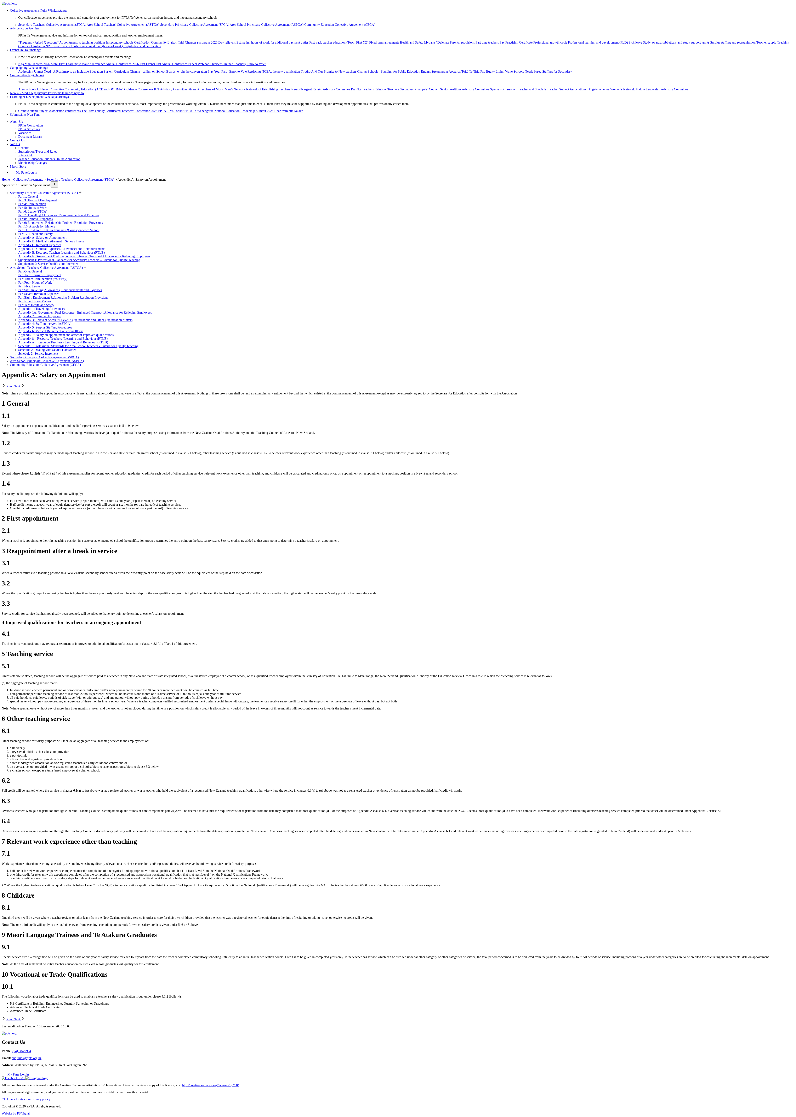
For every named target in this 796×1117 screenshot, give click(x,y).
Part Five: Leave (29, 286)
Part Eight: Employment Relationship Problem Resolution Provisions (63, 297)
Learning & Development (39, 97)
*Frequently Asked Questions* (38, 42)
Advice (24, 28)
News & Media (47, 93)
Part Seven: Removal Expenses (38, 294)
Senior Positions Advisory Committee (465, 89)
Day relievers (227, 42)
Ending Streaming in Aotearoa (441, 71)
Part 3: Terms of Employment (37, 200)
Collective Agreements (38, 10)
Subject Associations (573, 89)
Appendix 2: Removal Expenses (39, 316)
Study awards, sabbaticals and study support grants (676, 42)
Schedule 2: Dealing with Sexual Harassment (47, 350)
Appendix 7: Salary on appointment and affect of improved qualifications (66, 335)
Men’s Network (235, 89)
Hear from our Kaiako (288, 111)
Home (6, 179)
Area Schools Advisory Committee (41, 89)
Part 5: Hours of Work (32, 207)
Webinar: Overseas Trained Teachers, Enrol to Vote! (232, 64)
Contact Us (17, 140)
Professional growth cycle (550, 42)
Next (17, 386)
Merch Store (18, 166)
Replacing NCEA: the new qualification (274, 71)
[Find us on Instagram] (36, 1078)
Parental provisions (463, 42)
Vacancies (24, 133)
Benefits (23, 148)
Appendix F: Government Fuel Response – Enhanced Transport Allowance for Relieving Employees (84, 256)
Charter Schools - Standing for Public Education (389, 71)
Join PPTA (25, 155)
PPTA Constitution (30, 125)
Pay (502, 42)
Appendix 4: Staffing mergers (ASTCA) (44, 323)
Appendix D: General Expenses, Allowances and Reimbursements (61, 249)
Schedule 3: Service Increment (38, 353)
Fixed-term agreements (384, 42)
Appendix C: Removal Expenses (39, 245)
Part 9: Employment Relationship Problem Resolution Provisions (60, 222)
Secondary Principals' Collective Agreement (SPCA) (195, 24)
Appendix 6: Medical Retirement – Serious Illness (50, 331)
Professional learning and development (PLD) (598, 42)
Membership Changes (32, 162)
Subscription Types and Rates (37, 151)
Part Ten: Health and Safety (36, 305)
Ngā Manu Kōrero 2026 (34, 64)
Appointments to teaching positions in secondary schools (96, 42)
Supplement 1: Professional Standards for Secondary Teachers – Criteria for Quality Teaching (79, 260)
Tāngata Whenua (598, 89)
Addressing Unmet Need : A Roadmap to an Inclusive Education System (66, 71)
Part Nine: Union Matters (34, 301)
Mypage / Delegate (437, 42)
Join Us (15, 144)
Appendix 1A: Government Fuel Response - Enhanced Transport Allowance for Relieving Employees (85, 312)
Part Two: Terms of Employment (39, 275)
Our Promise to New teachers (337, 71)
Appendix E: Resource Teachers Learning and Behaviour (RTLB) (61, 252)
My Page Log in (26, 172)
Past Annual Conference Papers (177, 64)
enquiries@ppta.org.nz (26, 1058)
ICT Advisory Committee (171, 89)
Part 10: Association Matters (36, 226)
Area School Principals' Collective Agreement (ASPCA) (267, 24)
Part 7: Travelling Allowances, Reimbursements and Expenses (58, 215)
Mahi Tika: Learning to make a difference (78, 64)
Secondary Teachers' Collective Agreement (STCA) (52, 24)
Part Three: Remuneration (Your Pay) (42, 279)
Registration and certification (142, 46)
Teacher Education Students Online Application (49, 159)
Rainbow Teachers (387, 89)
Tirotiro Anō (309, 71)
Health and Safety (412, 42)
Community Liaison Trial (168, 42)
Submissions (25, 114)
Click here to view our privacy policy (26, 1099)
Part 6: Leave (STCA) (32, 211)
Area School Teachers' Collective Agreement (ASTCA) (123, 24)
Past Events (148, 64)
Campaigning (29, 67)
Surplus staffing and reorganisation (733, 42)
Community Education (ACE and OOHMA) (94, 89)
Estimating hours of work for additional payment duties (273, 42)
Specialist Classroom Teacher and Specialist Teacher (524, 89)
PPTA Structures (29, 129)
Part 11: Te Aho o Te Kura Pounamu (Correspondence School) (59, 230)
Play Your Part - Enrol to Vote (228, 71)
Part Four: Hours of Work (35, 282)
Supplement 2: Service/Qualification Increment (48, 263)
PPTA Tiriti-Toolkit (171, 111)
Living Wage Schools (510, 71)
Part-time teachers (488, 42)
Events (25, 50)
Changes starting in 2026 (201, 42)
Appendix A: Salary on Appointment (42, 237)
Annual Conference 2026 (123, 64)
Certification (142, 42)
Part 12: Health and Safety (35, 234)
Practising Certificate (519, 42)
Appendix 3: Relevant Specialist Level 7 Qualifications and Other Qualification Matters (75, 320)
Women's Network (623, 89)
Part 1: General (28, 196)
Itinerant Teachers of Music (206, 89)
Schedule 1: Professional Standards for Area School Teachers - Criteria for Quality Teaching (78, 346)
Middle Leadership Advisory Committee (662, 89)
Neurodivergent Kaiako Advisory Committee (321, 89)
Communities (27, 75)
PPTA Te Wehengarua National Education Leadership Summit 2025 (229, 111)
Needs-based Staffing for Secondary (548, 71)
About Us (16, 121)
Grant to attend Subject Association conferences (49, 111)
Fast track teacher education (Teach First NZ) (339, 42)
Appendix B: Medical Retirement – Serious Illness (51, 241)
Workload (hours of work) (106, 46)
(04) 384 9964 (21, 1051)
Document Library (30, 136)
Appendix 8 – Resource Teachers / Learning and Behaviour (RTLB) (63, 338)
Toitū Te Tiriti (470, 71)
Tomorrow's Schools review (70, 46)
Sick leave (636, 42)
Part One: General (30, 271)
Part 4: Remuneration (32, 204)
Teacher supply (766, 42)
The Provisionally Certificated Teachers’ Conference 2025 (119, 111)
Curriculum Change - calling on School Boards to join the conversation (161, 71)
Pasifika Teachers (363, 89)
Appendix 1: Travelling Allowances (41, 308)
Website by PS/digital (16, 1113)
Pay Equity (488, 71)
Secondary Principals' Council (420, 89)
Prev (9, 386)
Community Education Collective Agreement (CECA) (339, 24)
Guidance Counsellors (139, 89)
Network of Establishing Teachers (268, 89)
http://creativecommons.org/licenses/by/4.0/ (210, 1085)
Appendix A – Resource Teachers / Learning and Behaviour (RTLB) (63, 342)
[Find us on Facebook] (13, 1078)
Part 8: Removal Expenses (35, 219)
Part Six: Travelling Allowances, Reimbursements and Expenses (60, 290)
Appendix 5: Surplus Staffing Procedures (45, 327)
